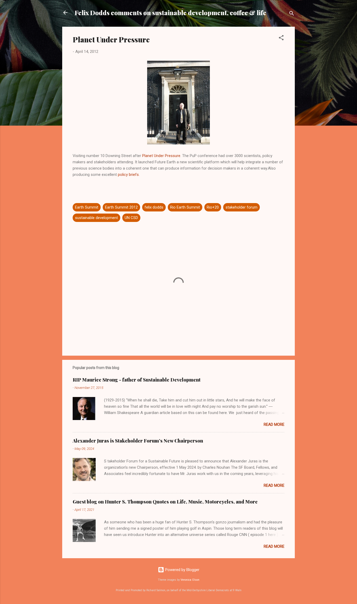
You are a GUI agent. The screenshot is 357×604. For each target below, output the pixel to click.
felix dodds (154, 207)
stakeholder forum (241, 207)
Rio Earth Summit (185, 207)
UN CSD (131, 217)
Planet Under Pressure (161, 155)
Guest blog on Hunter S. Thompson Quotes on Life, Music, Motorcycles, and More (165, 502)
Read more (274, 424)
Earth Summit (86, 207)
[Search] (292, 14)
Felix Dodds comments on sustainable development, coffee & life (170, 12)
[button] (281, 39)
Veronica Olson (190, 579)
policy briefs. (129, 174)
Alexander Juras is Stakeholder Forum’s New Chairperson (138, 441)
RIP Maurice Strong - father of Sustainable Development (136, 380)
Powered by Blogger (181, 569)
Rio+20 (213, 207)
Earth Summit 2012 (121, 207)
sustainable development (96, 217)
